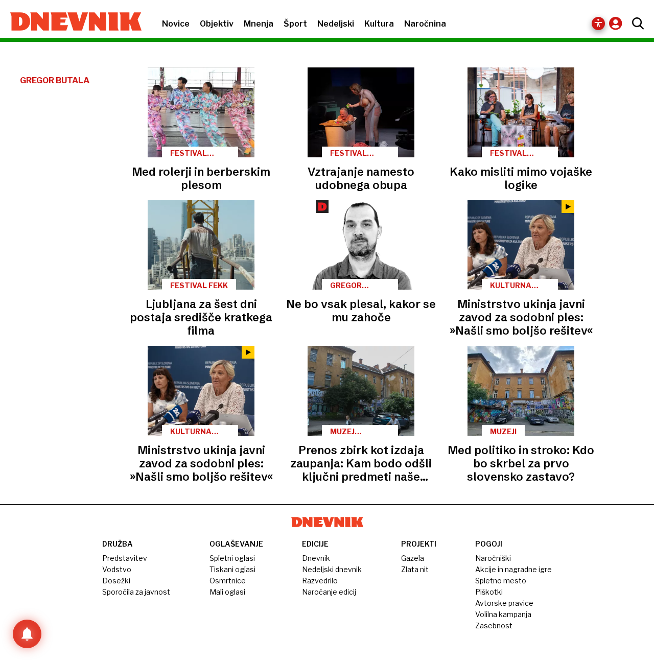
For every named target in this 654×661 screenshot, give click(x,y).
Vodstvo (116, 569)
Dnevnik (316, 558)
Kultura (379, 24)
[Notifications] (27, 634)
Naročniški (493, 558)
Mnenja (258, 24)
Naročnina (425, 24)
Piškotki (489, 591)
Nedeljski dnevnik (332, 569)
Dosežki (116, 580)
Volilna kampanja (503, 614)
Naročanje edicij (329, 591)
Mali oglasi (227, 591)
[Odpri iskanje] (635, 23)
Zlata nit (415, 569)
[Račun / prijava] (618, 23)
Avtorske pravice (504, 603)
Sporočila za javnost (136, 591)
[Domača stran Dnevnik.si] (71, 22)
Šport (295, 24)
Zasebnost (493, 625)
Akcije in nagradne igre (513, 569)
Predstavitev (124, 558)
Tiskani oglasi (232, 569)
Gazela (412, 558)
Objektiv (216, 24)
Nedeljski (335, 24)
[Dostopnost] (598, 23)
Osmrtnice (227, 580)
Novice (176, 24)
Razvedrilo (320, 580)
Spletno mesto (500, 580)
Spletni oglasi (232, 558)
